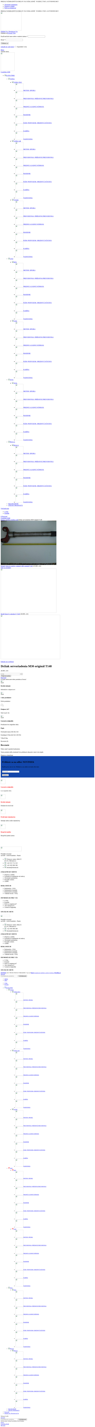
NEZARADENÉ (13, 504)
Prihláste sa (4, 43)
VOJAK (16, 200)
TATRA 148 (17, 141)
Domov (3, 520)
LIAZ (11, 259)
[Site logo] (11, 30)
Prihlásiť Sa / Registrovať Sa (11, 1413)
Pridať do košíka (5, 676)
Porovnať (6, 1412)
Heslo (3, 40)
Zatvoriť (3, 974)
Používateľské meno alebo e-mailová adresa (14, 36)
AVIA (11, 380)
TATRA (12, 79)
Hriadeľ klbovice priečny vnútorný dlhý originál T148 (17, 566)
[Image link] (11, 851)
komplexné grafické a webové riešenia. (42, 973)
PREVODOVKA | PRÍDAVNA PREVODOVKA (38, 278)
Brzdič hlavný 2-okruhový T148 (10, 614)
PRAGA (12, 442)
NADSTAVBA (28, 139)
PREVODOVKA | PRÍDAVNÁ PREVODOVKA (38, 98)
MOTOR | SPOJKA (29, 90)
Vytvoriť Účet (11, 33)
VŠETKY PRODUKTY (15, 505)
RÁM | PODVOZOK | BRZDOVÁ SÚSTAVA (37, 123)
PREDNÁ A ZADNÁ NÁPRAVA (33, 106)
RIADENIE (27, 115)
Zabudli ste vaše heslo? (7, 47)
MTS (15, 262)
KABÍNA (26, 131)
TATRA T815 (18, 82)
